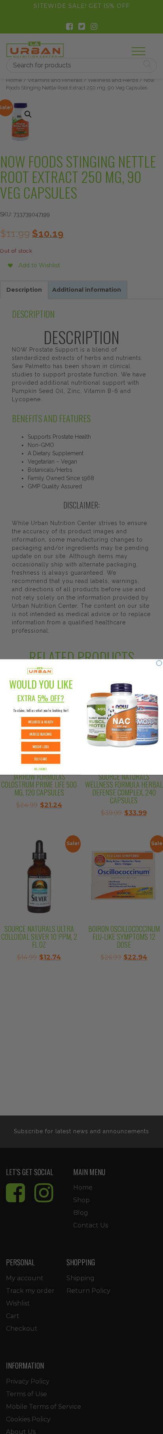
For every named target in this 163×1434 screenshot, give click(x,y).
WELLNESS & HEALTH (40, 721)
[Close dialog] (159, 663)
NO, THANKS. (40, 769)
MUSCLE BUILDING (41, 734)
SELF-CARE (40, 758)
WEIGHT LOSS (40, 746)
